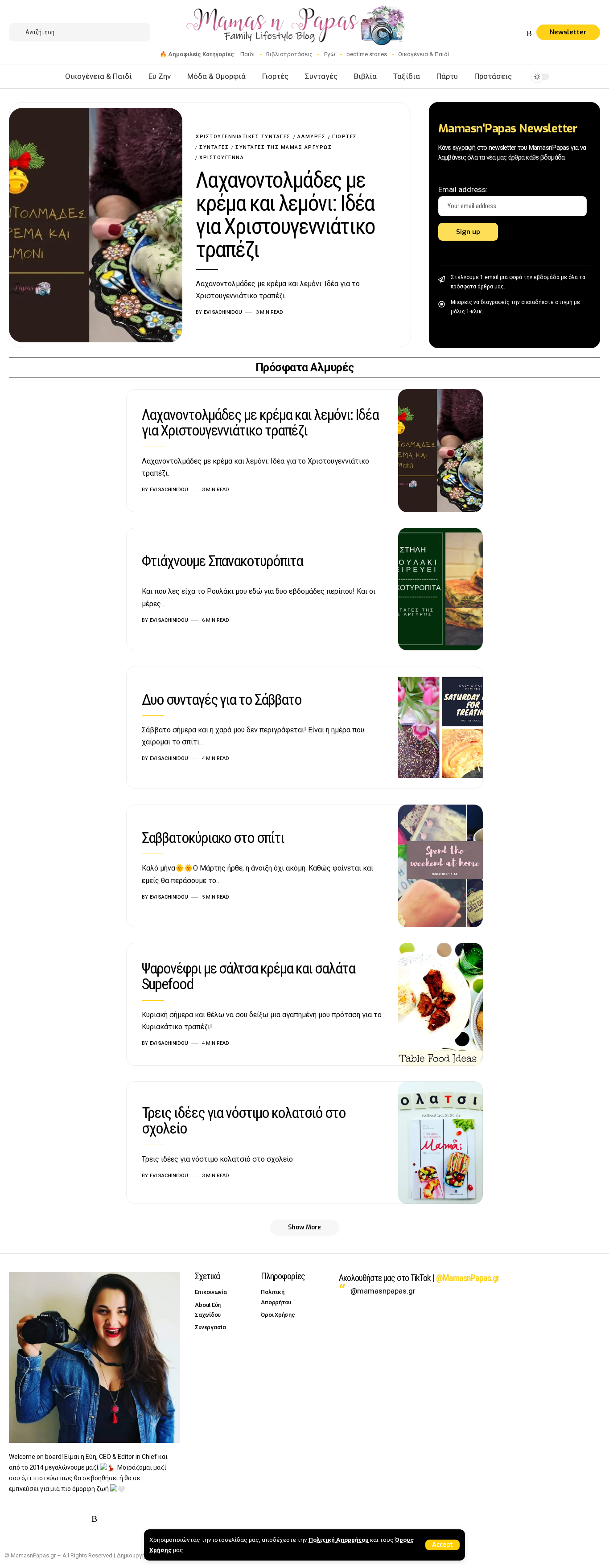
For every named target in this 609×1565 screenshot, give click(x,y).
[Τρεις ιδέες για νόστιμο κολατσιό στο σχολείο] (440, 1142)
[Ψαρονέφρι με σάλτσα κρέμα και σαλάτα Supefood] (440, 1004)
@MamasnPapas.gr (467, 1278)
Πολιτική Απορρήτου (339, 1539)
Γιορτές (344, 137)
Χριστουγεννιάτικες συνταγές (243, 137)
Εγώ (329, 54)
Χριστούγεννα (221, 157)
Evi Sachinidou (223, 312)
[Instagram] (497, 34)
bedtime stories (366, 54)
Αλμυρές (311, 137)
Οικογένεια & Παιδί (423, 54)
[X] (486, 34)
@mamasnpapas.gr (383, 1290)
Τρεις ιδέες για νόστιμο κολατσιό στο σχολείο (244, 1120)
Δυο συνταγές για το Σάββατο (221, 699)
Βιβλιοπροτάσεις (289, 54)
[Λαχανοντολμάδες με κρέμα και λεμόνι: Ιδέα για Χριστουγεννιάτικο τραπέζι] (95, 225)
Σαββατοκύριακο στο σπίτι (213, 837)
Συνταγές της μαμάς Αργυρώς (283, 147)
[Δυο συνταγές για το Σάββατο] (440, 727)
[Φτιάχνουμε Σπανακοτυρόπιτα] (440, 589)
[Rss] (529, 34)
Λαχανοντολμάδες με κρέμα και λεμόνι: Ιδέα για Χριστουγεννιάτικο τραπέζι (285, 215)
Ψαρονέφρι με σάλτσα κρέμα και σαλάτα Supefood (248, 976)
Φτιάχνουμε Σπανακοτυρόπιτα (222, 561)
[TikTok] (519, 34)
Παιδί (247, 54)
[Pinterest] (508, 34)
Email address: (463, 189)
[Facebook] (476, 34)
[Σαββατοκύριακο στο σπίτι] (440, 866)
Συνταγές (214, 147)
